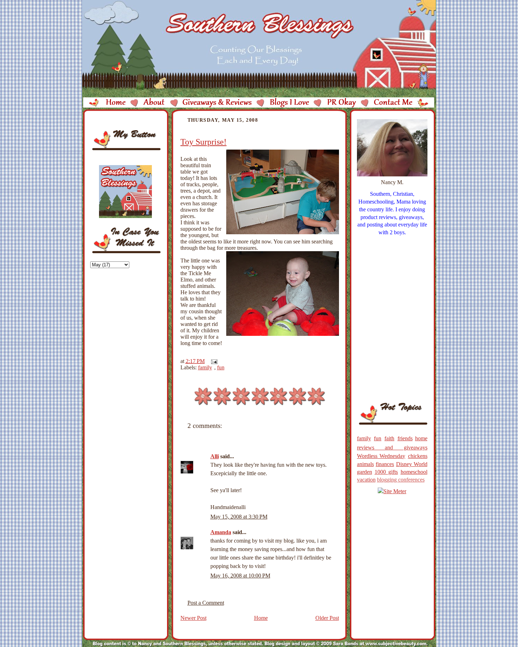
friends (405, 438)
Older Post (327, 618)
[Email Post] (212, 361)
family (205, 367)
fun (220, 367)
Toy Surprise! (203, 141)
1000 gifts (386, 472)
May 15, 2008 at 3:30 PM (238, 517)
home (421, 438)
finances (385, 464)
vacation (366, 480)
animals (365, 464)
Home (261, 618)
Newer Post (193, 618)
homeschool (414, 472)
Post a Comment (205, 603)
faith (389, 438)
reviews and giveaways (392, 448)
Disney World (411, 464)
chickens (417, 456)
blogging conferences (401, 480)
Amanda (220, 532)
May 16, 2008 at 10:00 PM (240, 576)
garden (364, 472)
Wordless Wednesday (381, 456)
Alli (214, 456)
